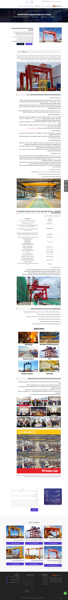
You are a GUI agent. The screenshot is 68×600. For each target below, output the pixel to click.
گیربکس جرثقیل (44, 576)
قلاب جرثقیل (10, 594)
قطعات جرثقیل (30, 6)
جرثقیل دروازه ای (35, 16)
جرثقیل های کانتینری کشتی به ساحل (34, 540)
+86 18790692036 (45, 1)
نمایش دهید (19, 51)
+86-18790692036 (57, 491)
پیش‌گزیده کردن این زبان (29, 2)
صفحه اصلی (48, 6)
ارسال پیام (34, 509)
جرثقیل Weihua (37, 6)
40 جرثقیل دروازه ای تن (55, 540)
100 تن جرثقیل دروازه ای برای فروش (54, 561)
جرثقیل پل (45, 578)
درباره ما (43, 6)
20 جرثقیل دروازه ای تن (36, 560)
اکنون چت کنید (19, 43)
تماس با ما (21, 6)
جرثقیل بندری (45, 581)
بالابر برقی (45, 582)
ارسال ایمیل (28, 43)
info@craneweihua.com (56, 496)
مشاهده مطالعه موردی (53, 543)
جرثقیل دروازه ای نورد (18, 540)
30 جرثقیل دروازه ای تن (17, 560)
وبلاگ (25, 6)
